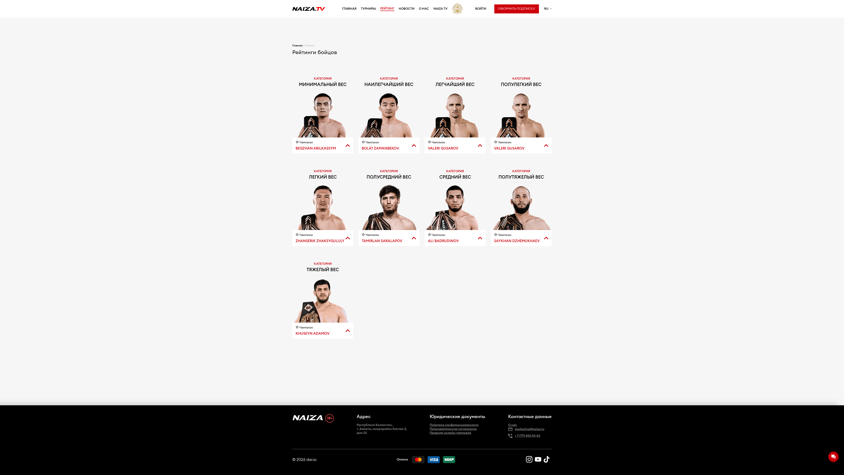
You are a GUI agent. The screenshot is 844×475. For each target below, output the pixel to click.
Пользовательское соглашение (453, 429)
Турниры (368, 8)
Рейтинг (387, 8)
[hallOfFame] (457, 9)
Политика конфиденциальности (454, 425)
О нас (424, 8)
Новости (407, 8)
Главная (349, 8)
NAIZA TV (440, 8)
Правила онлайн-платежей (450, 433)
